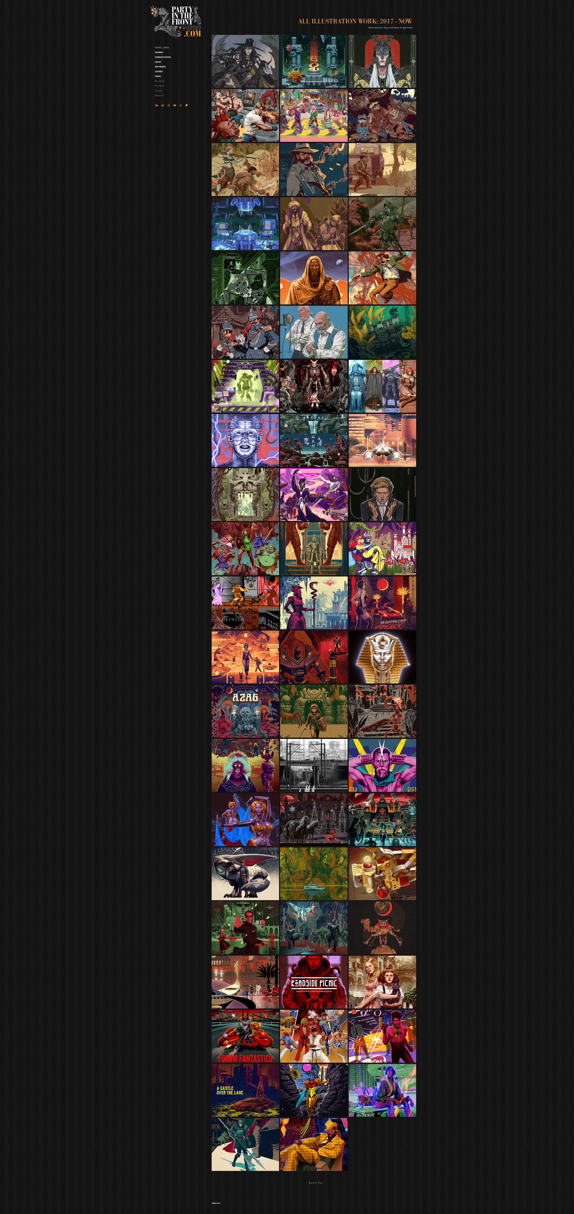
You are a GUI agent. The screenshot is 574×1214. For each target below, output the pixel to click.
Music (158, 62)
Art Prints (160, 67)
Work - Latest (162, 47)
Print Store (159, 85)
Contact (158, 90)
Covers (159, 71)
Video (158, 76)
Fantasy (159, 52)
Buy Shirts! (159, 81)
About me (159, 95)
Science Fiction (163, 57)
